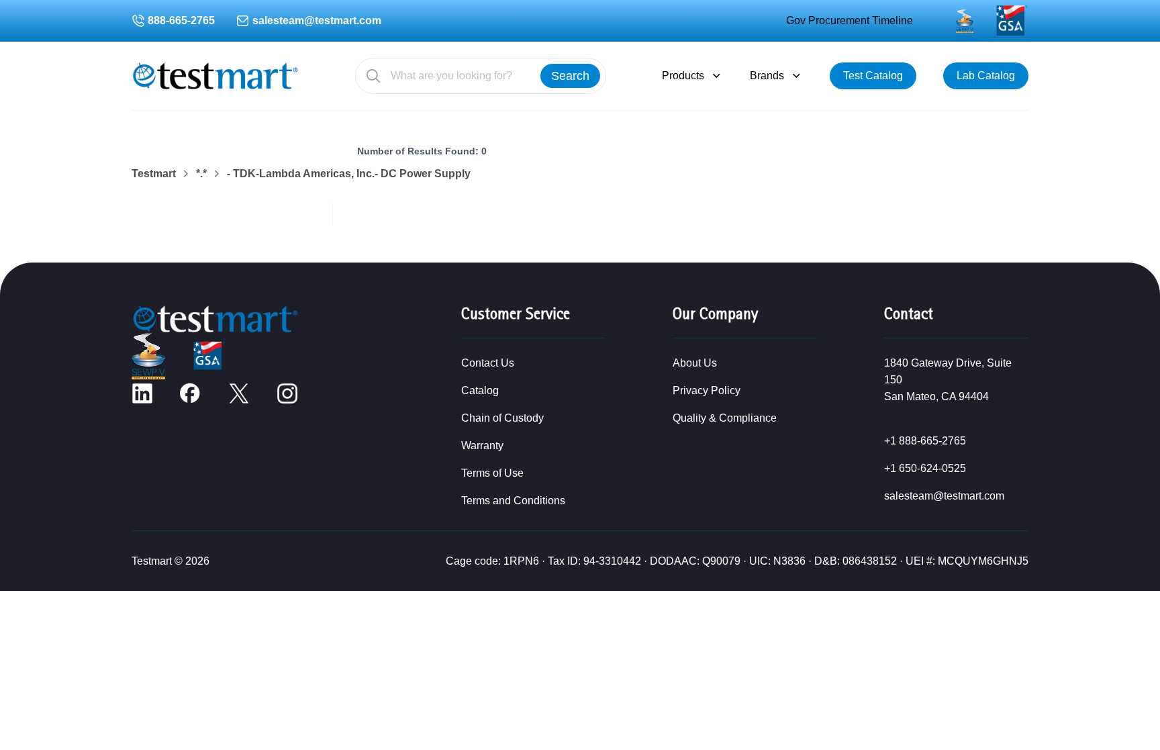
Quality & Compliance (725, 418)
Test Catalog (873, 75)
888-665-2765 (181, 20)
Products (683, 75)
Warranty (482, 445)
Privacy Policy (706, 390)
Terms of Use (492, 473)
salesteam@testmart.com (316, 20)
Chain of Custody (502, 418)
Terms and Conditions (513, 500)
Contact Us (487, 363)
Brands (767, 75)
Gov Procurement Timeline (849, 20)
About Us (695, 363)
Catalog (480, 390)
